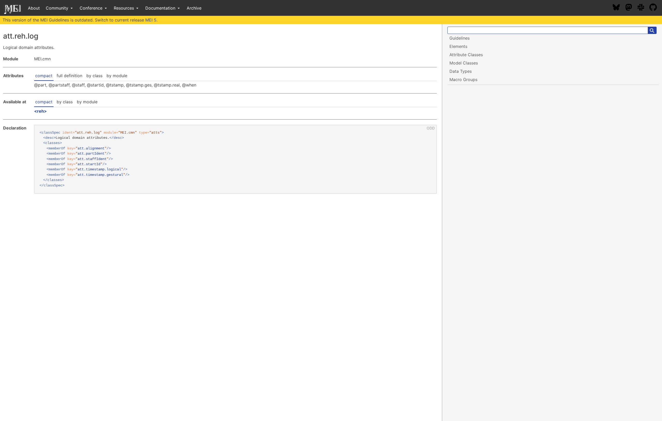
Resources (124, 8)
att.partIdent (91, 154)
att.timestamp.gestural (100, 175)
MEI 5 (150, 20)
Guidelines (459, 38)
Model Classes (463, 63)
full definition (69, 75)
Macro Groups (463, 79)
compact (43, 75)
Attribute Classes (466, 54)
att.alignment (91, 148)
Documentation (161, 8)
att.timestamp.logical (99, 169)
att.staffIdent (92, 159)
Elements (458, 46)
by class (94, 75)
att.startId (89, 164)
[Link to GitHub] (655, 8)
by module (117, 75)
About (34, 8)
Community (58, 8)
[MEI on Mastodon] (631, 8)
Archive (194, 8)
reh (40, 111)
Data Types (460, 71)
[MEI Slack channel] (643, 8)
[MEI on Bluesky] (618, 8)
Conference (92, 8)
